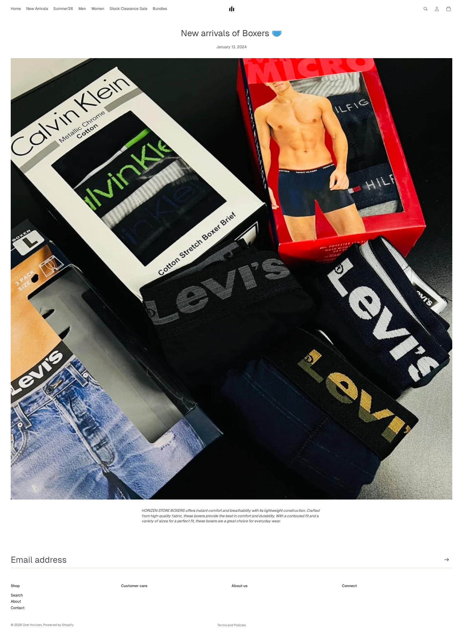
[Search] (425, 9)
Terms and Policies (231, 625)
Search (17, 595)
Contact (17, 607)
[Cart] (448, 9)
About (16, 601)
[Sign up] (446, 559)
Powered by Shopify (58, 625)
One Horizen (32, 625)
